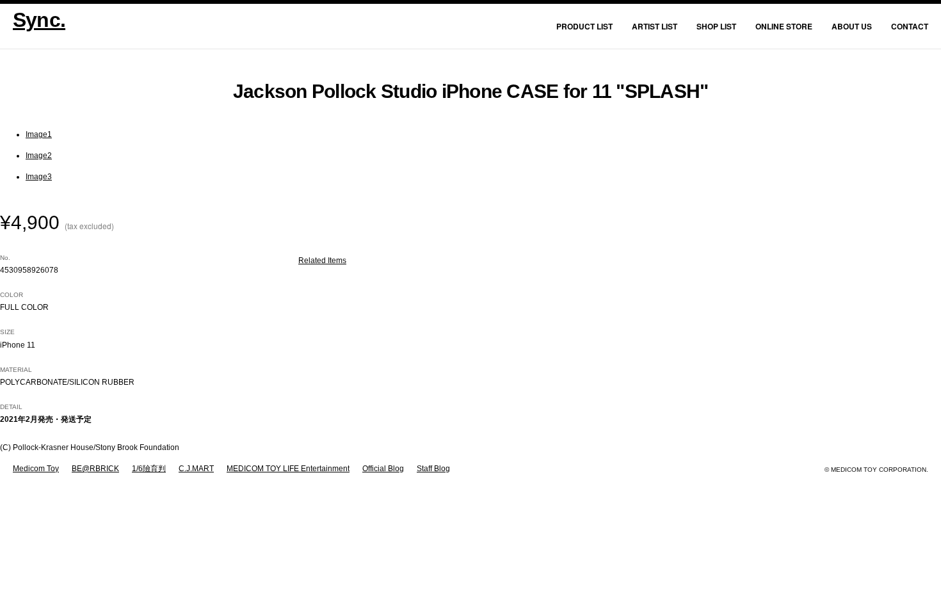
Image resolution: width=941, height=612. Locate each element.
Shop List (716, 26)
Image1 (39, 134)
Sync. (39, 19)
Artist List (654, 26)
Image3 (39, 176)
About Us (852, 26)
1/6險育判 (149, 468)
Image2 (39, 155)
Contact (909, 26)
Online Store (783, 26)
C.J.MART (196, 468)
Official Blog (383, 468)
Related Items (322, 260)
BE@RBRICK (95, 468)
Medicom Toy (36, 468)
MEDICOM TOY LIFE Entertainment (288, 468)
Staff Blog (433, 468)
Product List (584, 26)
